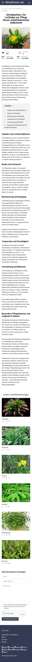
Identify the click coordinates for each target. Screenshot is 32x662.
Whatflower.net (14, 2)
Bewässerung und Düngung (15, 116)
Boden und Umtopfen (13, 113)
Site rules (4, 639)
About (3, 637)
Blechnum (5, 561)
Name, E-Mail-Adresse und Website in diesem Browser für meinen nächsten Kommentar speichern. (15, 606)
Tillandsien (5, 419)
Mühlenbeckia (6, 533)
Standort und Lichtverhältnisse (16, 110)
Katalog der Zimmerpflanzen (10, 634)
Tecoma (4, 476)
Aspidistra (5, 447)
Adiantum (5, 504)
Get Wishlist (5, 630)
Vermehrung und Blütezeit (15, 122)
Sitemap (4, 642)
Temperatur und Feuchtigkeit (16, 119)
